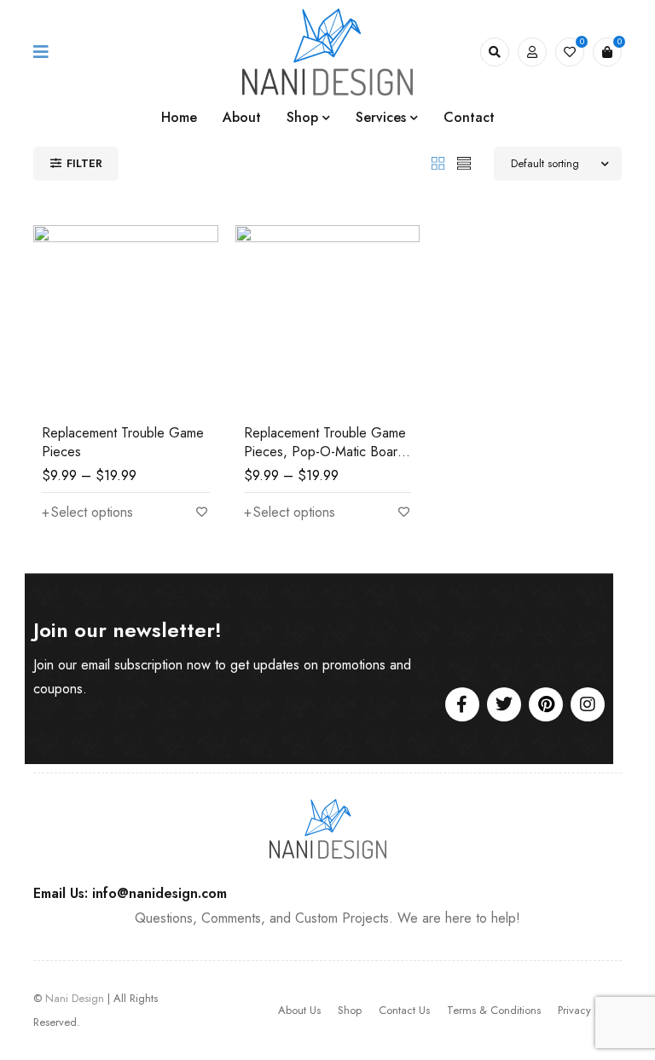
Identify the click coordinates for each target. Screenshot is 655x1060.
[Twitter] (504, 704)
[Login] (532, 52)
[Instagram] (588, 704)
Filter (84, 163)
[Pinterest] (546, 704)
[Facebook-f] (462, 704)
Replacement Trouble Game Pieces (123, 442)
